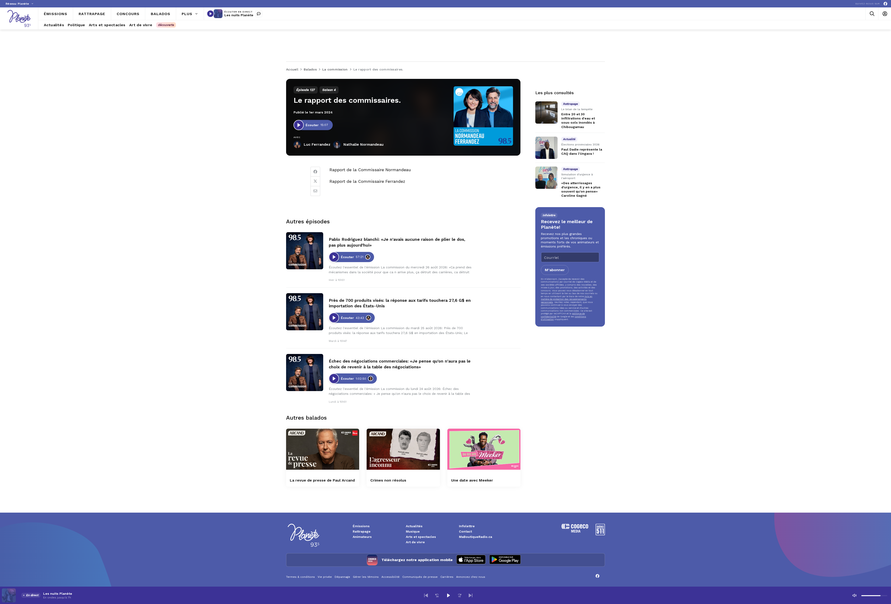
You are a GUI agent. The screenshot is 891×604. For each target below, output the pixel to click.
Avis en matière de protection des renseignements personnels (566, 299)
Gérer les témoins (366, 576)
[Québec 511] (600, 534)
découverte (166, 25)
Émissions (361, 526)
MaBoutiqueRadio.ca (475, 537)
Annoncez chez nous (470, 576)
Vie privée (325, 576)
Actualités (414, 526)
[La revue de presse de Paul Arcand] (322, 449)
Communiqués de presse (420, 576)
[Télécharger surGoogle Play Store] (505, 560)
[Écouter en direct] (210, 13)
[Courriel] (315, 191)
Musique (413, 531)
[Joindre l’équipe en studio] (258, 13)
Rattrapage (362, 531)
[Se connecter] (884, 13)
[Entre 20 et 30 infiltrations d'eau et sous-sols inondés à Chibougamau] (546, 112)
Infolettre (467, 526)
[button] (426, 595)
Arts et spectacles (421, 537)
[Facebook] (885, 4)
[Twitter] (315, 181)
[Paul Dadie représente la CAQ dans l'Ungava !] (546, 148)
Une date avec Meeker (472, 480)
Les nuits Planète (238, 15)
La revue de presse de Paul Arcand (322, 480)
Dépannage (342, 576)
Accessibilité (390, 576)
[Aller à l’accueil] (19, 18)
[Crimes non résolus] (403, 449)
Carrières (446, 576)
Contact (465, 531)
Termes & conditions (300, 576)
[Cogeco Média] (575, 531)
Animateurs (362, 537)
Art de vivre (415, 542)
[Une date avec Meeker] (483, 449)
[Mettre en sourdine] (854, 595)
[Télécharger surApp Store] (471, 560)
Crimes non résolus (388, 480)
